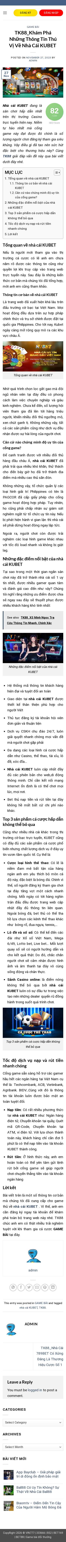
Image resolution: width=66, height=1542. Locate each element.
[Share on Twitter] (29, 1287)
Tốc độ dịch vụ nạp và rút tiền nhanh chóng (29, 226)
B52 (49, 1532)
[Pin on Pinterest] (45, 1287)
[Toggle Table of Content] (55, 172)
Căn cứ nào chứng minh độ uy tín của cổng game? (37, 195)
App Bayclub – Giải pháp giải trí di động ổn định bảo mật (38, 1474)
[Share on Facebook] (21, 1287)
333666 (40, 1532)
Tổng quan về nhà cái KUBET (28, 178)
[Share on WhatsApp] (13, 1287)
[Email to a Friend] (37, 1287)
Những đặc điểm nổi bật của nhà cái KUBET (31, 205)
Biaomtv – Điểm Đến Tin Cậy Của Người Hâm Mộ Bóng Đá (38, 1505)
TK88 (42, 1307)
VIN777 (30, 1532)
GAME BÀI (33, 26)
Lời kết (13, 234)
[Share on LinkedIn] (53, 1287)
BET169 (58, 1532)
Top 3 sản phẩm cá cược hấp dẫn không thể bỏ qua (32, 215)
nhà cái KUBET (29, 1307)
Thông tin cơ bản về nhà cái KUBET (33, 186)
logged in (35, 1390)
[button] (5, 12)
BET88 (20, 1537)
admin (33, 60)
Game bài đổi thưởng (38, 1537)
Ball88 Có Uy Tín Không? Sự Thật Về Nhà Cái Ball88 (37, 1489)
